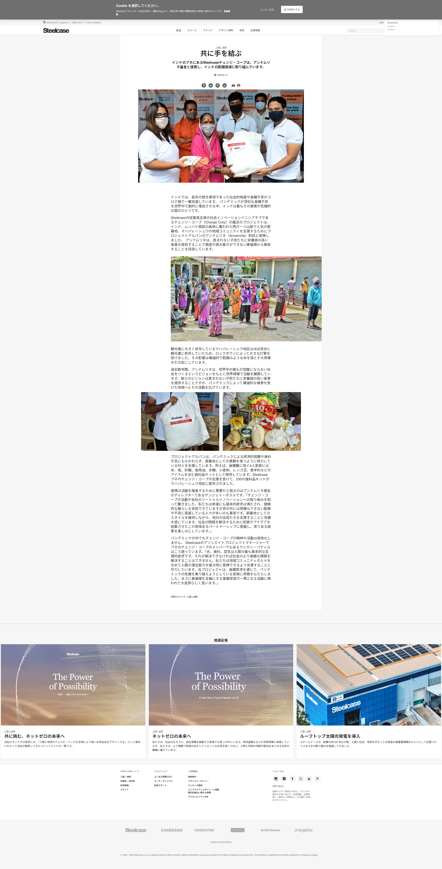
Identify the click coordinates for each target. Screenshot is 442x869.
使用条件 (192, 776)
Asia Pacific (58, 22)
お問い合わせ (77, 22)
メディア (124, 789)
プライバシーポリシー (198, 781)
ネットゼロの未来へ (171, 736)
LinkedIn (284, 778)
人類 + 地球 (221, 47)
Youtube (309, 778)
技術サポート (160, 785)
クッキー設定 (267, 9)
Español (391, 29)
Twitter (300, 778)
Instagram (275, 778)
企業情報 (255, 30)
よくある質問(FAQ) (163, 776)
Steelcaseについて (129, 771)
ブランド (208, 30)
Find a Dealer (94, 22)
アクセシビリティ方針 (198, 796)
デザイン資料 (226, 30)
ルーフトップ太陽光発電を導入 (330, 736)
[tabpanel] (221, 136)
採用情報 (124, 785)
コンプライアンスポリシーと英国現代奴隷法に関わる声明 (203, 791)
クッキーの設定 (195, 785)
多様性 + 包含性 (127, 781)
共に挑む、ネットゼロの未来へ (34, 736)
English (391, 26)
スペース (192, 30)
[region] (221, 10)
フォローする (278, 771)
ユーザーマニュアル (163, 781)
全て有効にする (292, 9)
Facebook (292, 778)
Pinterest (317, 778)
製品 (178, 30)
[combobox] (373, 30)
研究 (241, 30)
